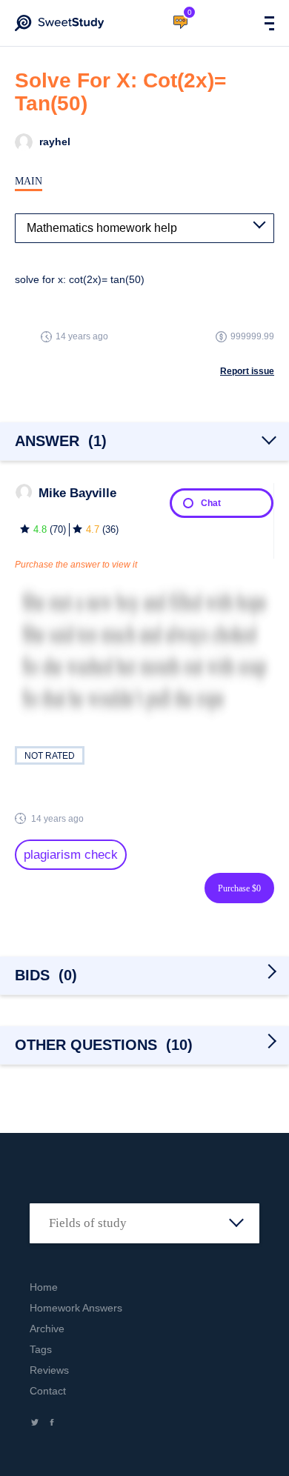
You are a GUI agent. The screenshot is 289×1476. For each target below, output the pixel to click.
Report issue (247, 371)
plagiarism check (71, 855)
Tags (41, 1349)
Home (44, 1287)
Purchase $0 (239, 888)
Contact (48, 1391)
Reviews (49, 1370)
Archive (47, 1328)
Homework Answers (76, 1308)
